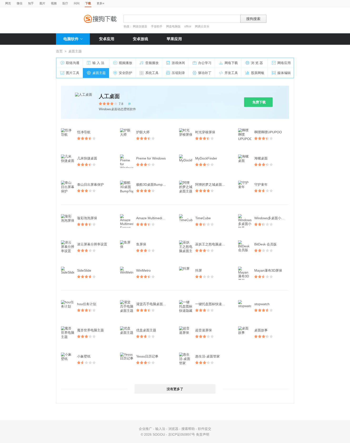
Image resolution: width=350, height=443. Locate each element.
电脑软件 (71, 39)
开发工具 (231, 73)
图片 (42, 3)
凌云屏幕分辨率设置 (92, 244)
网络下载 (231, 63)
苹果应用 (174, 39)
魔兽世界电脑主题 (90, 330)
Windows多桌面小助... (270, 218)
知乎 (31, 3)
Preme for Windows (151, 158)
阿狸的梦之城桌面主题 (212, 184)
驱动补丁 (204, 73)
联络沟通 (72, 63)
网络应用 (284, 63)
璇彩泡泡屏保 (87, 218)
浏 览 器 (257, 63)
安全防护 (125, 73)
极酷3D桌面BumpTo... (152, 184)
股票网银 (257, 73)
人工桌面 (109, 96)
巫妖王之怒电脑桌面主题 (213, 244)
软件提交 (204, 429)
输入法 (160, 429)
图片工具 (72, 73)
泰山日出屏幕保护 (90, 184)
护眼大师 (143, 132)
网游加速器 (140, 26)
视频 (54, 3)
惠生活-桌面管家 (207, 356)
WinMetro (143, 270)
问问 (77, 3)
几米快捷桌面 (87, 158)
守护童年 (261, 184)
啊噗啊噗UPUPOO (268, 132)
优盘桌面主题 (146, 330)
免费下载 (259, 102)
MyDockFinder (206, 158)
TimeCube (203, 218)
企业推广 (145, 429)
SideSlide (84, 270)
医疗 (65, 3)
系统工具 (152, 73)
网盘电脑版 (173, 26)
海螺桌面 (261, 158)
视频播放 (125, 63)
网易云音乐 (202, 26)
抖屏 (198, 270)
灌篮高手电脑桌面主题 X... (154, 304)
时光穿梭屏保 (205, 132)
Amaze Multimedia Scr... (154, 218)
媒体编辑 (284, 73)
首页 (59, 51)
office (188, 26)
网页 (8, 3)
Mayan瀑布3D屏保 (268, 270)
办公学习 (204, 63)
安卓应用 (106, 39)
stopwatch (262, 304)
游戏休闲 (178, 63)
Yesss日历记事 (147, 356)
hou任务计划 (86, 304)
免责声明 (202, 434)
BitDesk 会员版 (265, 244)
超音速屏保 (203, 330)
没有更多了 (175, 389)
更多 (100, 3)
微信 (19, 3)
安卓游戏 (140, 39)
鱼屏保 (141, 244)
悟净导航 (83, 132)
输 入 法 (98, 63)
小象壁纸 (83, 356)
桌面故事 (261, 330)
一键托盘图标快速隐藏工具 (213, 304)
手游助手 (157, 26)
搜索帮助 (188, 429)
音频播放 (152, 63)
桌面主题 (99, 73)
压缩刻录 (178, 73)
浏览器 (173, 429)
